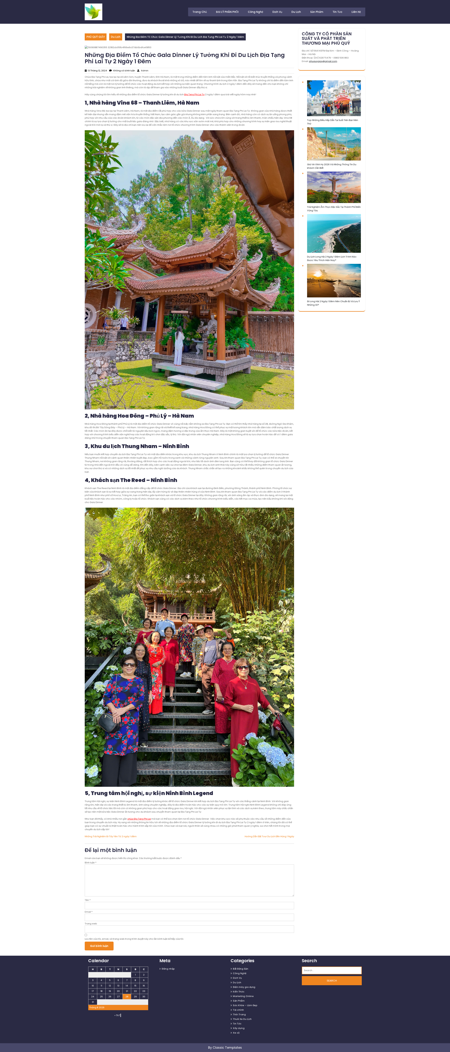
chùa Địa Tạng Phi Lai (139, 819)
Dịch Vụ (277, 12)
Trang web (91, 923)
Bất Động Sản (240, 968)
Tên (88, 900)
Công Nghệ (255, 12)
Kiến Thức (239, 991)
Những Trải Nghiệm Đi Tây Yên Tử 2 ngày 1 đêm (111, 836)
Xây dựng (239, 1028)
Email (88, 911)
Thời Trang (239, 1014)
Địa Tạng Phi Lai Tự (194, 94)
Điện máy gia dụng (244, 987)
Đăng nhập (168, 968)
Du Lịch (296, 12)
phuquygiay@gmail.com (323, 61)
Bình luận (90, 862)
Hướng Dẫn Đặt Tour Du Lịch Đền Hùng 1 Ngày (269, 836)
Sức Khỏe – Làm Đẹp (245, 1005)
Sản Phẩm (316, 12)
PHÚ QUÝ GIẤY (95, 37)
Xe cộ (236, 1032)
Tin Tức (337, 12)
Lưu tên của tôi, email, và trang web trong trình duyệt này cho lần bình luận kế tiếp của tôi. (134, 939)
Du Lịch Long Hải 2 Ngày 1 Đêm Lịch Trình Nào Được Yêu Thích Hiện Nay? (331, 258)
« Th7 (117, 1015)
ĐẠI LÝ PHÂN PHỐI (227, 12)
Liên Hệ (356, 12)
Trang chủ (199, 12)
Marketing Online (243, 996)
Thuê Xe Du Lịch (242, 1019)
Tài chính (238, 1010)
